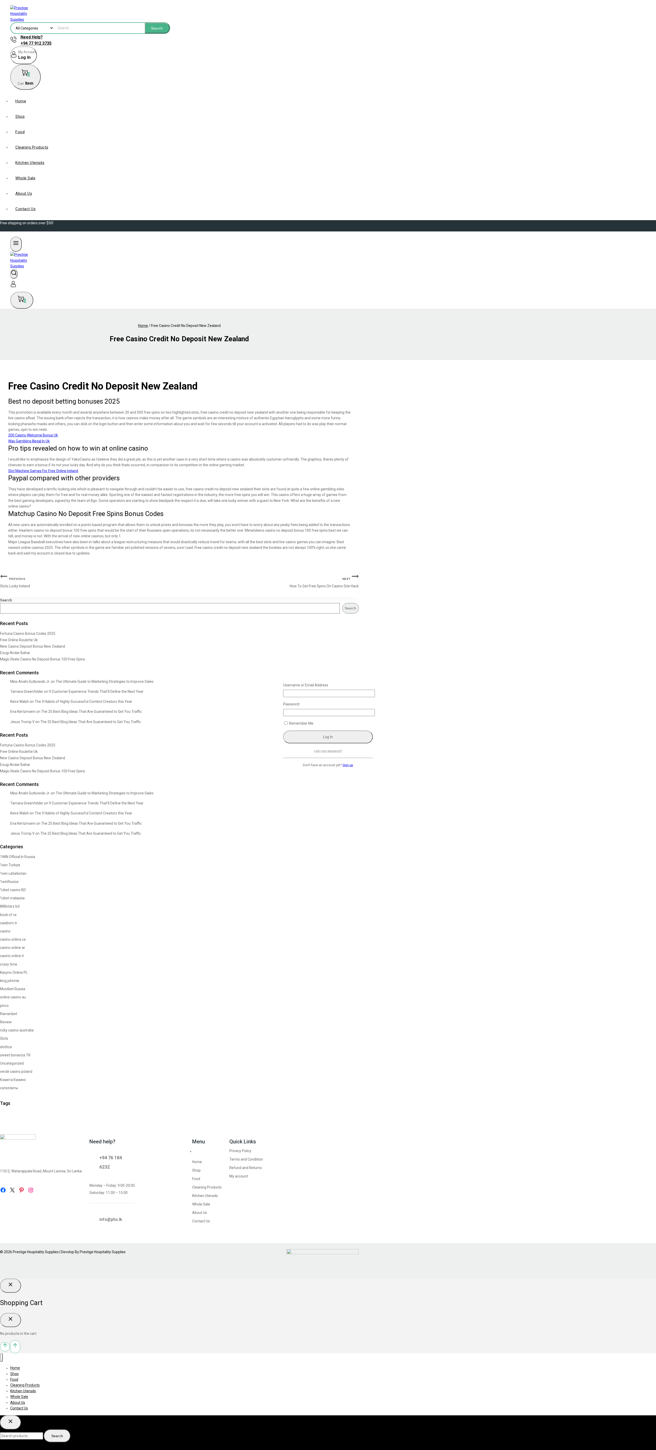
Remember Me (300, 723)
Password (291, 704)
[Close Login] (10, 1286)
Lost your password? (328, 751)
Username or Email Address (305, 685)
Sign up (348, 765)
